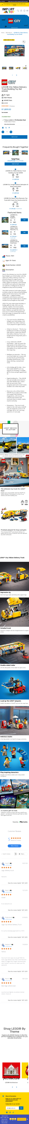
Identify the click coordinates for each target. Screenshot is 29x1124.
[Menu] (27, 11)
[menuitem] (24, 11)
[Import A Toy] (8, 11)
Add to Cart (15, 137)
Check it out (21, 1119)
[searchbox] (8, 854)
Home (2, 32)
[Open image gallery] (23, 41)
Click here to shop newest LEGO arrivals (18, 1)
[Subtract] (3, 132)
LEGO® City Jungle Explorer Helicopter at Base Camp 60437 (15, 185)
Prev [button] (1, 447)
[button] (21, 11)
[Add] (11, 132)
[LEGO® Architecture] (11, 1071)
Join (21, 1108)
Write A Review (14, 846)
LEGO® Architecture (11, 1082)
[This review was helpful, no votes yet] (23, 883)
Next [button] (28, 447)
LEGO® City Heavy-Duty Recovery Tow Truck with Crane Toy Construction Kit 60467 (15, 200)
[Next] (16, 75)
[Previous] (12, 1087)
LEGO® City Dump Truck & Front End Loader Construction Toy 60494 (14, 241)
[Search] (18, 11)
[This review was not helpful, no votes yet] (25, 883)
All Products (9, 32)
